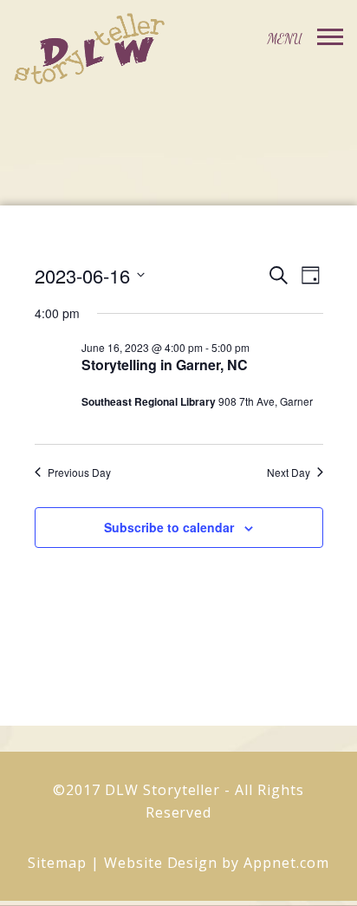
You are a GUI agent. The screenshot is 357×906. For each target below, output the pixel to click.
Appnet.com (286, 862)
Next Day (288, 472)
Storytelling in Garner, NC (164, 365)
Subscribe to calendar (169, 527)
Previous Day (79, 472)
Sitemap (57, 862)
